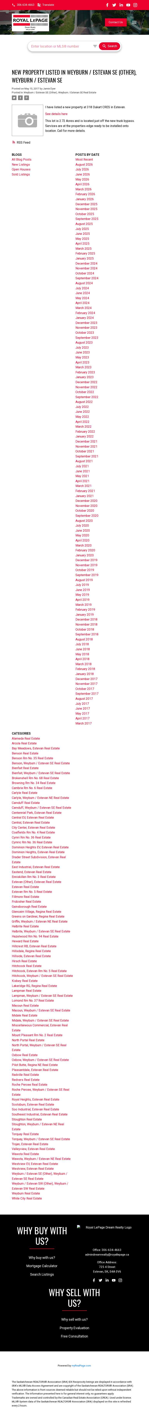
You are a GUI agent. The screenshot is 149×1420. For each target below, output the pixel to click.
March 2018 (83, 664)
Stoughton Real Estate (27, 1119)
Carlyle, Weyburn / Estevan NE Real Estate (40, 798)
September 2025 (86, 219)
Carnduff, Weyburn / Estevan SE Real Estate (41, 808)
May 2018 (82, 654)
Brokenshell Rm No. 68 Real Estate (35, 778)
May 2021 (82, 476)
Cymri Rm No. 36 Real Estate (31, 837)
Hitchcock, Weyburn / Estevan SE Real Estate (42, 976)
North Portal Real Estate (28, 1040)
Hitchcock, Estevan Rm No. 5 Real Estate (39, 971)
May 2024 (82, 298)
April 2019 (82, 600)
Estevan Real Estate (25, 887)
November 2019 (86, 565)
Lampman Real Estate (26, 991)
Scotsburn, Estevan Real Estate (33, 1104)
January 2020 (84, 555)
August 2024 (84, 283)
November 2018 (86, 624)
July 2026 (82, 169)
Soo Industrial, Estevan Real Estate (35, 1109)
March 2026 (83, 189)
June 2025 (82, 234)
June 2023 (82, 352)
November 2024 (86, 268)
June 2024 (82, 293)
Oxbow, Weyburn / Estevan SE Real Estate (40, 1060)
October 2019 (84, 570)
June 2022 (82, 412)
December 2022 (86, 382)
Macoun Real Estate (25, 1005)
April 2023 (82, 362)
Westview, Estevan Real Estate (33, 1169)
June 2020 (82, 530)
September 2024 (86, 278)
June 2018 (82, 649)
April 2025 (82, 243)
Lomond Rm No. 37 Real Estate (33, 1000)
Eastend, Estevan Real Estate (31, 872)
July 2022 (82, 407)
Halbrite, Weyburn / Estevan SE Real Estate (41, 931)
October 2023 (84, 333)
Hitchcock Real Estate (27, 966)
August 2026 (84, 164)
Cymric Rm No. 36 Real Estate (32, 842)
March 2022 (83, 426)
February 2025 (85, 253)
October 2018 (84, 629)
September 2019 (86, 575)
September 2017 (86, 694)
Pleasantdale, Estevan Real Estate (35, 1070)
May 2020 (82, 535)
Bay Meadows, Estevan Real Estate (36, 748)
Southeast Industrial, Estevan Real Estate (40, 1114)
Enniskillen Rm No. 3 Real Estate (34, 877)
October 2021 (84, 451)
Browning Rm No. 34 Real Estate (33, 783)
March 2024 (83, 308)
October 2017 (84, 689)
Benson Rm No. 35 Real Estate (32, 758)
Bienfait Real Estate (25, 768)
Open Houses (21, 169)
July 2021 (82, 466)
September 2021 (86, 456)
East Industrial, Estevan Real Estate (36, 867)
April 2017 (82, 718)
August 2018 (84, 639)
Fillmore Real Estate (25, 897)
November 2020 (86, 506)
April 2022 (82, 422)
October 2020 (84, 510)
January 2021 (84, 496)
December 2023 (86, 323)
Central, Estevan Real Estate (31, 822)
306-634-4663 (25, 5)
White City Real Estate (27, 1198)
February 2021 (85, 491)
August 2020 (84, 521)
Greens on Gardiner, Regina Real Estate (38, 916)
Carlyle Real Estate (24, 793)
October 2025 (84, 214)
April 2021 (82, 481)
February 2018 (85, 669)
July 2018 (82, 644)
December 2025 (86, 204)
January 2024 (84, 318)
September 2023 (86, 338)
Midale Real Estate (24, 1015)
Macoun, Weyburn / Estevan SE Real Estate (41, 1010)
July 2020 (82, 525)
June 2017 (82, 708)
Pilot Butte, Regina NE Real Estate (35, 1065)
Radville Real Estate (25, 1075)
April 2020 (82, 540)
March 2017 (83, 723)
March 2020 (83, 545)
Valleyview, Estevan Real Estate (33, 1149)
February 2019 (85, 609)
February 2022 (85, 431)
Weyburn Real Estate (26, 1193)
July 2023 (82, 347)
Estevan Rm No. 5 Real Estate (32, 892)
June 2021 (82, 471)
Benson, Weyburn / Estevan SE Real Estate (41, 763)
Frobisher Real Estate (26, 901)
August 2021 (84, 461)
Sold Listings (21, 174)
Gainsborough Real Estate (29, 906)
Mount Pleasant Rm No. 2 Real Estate (37, 1035)
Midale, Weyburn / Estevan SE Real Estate (40, 1020)
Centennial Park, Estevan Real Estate (37, 813)
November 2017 (86, 684)
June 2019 (82, 590)
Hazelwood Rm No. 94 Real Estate (35, 936)
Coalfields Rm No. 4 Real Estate (33, 832)
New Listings (21, 164)
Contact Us (116, 22)
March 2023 (83, 367)
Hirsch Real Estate (24, 961)
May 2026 (82, 179)
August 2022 (84, 402)
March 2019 (83, 605)
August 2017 (84, 699)
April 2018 (82, 659)
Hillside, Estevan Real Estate (31, 956)
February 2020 (85, 550)
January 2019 (84, 614)
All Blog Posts (21, 159)
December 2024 (86, 263)
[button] (23, 5)
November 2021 (86, 446)
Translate (48, 5)
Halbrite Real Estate (25, 926)
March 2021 (83, 486)
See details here (56, 114)
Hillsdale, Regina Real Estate (31, 951)
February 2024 (85, 313)
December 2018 (86, 619)
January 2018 (84, 674)
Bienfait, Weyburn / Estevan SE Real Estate (41, 773)
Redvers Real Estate (26, 1080)
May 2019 (82, 595)
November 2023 (86, 327)
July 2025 (82, 229)
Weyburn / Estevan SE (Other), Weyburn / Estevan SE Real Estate (60, 92)
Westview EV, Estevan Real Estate (35, 1164)
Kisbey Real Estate (25, 981)
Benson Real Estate (25, 753)
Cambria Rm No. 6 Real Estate (32, 788)
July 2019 (82, 585)
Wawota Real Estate (25, 1154)
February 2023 (85, 372)
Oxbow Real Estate (25, 1055)
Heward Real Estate (25, 941)
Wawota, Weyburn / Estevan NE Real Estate (41, 1159)
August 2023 (84, 342)
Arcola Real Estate (24, 743)
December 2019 (86, 560)
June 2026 (82, 174)
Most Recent (84, 159)
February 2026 (85, 194)
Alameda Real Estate (26, 738)
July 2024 (82, 288)
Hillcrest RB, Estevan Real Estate (34, 946)
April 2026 (82, 184)
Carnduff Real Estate (26, 803)
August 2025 (84, 224)
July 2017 (82, 704)
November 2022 (86, 387)
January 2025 (84, 258)
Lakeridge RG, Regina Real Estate (34, 986)
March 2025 (83, 248)
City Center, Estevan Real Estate (33, 827)
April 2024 (82, 303)
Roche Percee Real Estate (29, 1084)
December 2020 (86, 501)
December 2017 (86, 679)
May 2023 (82, 357)
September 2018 (86, 634)
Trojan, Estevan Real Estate (30, 1144)
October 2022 (84, 392)
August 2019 (84, 580)
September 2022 (86, 397)
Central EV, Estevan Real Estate (33, 817)
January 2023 (84, 377)
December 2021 (86, 441)
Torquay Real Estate (25, 1134)
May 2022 (82, 417)
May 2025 (82, 239)
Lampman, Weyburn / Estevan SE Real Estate (42, 996)
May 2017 (82, 713)
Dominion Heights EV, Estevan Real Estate (40, 847)
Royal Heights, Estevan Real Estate (35, 1099)
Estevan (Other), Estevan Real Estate (36, 882)
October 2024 (84, 273)
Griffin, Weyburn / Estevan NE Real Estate (40, 921)
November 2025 (86, 209)
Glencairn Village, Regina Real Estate (36, 911)
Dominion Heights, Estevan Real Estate (38, 852)
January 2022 (84, 436)
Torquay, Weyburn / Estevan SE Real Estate (41, 1139)
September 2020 (86, 516)
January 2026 (84, 199)
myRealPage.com (81, 1365)
